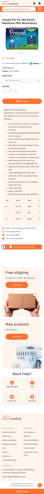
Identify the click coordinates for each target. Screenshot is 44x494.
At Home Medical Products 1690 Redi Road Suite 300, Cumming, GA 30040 (18, 471)
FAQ (3, 448)
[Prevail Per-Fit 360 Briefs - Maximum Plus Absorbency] (22, 39)
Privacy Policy (29, 448)
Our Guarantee (29, 432)
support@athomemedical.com (13, 477)
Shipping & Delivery (9, 444)
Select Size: (7, 76)
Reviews (5, 452)
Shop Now (16, 285)
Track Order (6, 436)
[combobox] (19, 9)
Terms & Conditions (31, 440)
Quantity (5, 86)
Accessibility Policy (9, 460)
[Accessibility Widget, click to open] (3, 247)
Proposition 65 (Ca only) (31, 453)
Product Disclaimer (31, 444)
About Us (27, 436)
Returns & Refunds (9, 440)
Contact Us (6, 456)
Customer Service (9, 432)
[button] (39, 3)
